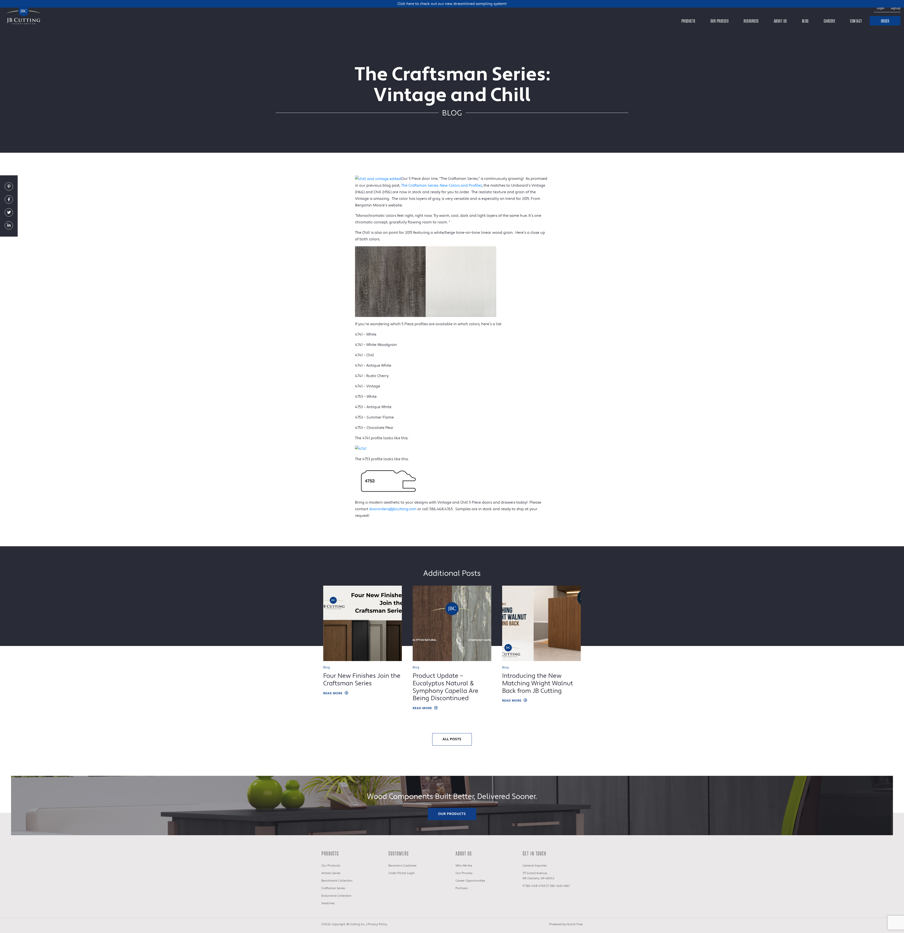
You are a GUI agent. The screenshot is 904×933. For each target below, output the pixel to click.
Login (880, 8)
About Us (780, 20)
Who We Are (464, 865)
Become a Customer (402, 865)
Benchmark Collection (336, 881)
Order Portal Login (401, 873)
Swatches (328, 903)
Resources (751, 20)
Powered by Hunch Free (566, 924)
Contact (856, 20)
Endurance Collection (336, 896)
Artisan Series (330, 873)
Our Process (719, 20)
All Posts (452, 739)
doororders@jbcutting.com (392, 509)
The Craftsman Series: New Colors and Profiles (441, 185)
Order (885, 20)
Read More (333, 693)
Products (688, 20)
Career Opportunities (470, 881)
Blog (805, 20)
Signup (895, 8)
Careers (829, 20)
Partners (462, 888)
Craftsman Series (333, 888)
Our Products (452, 814)
